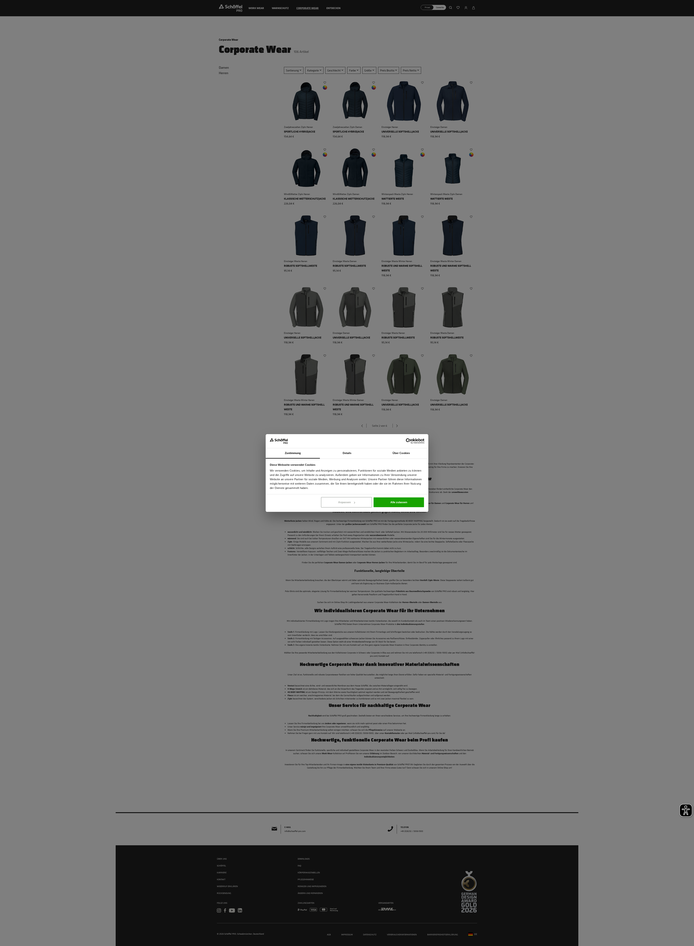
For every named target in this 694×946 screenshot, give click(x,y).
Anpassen (344, 502)
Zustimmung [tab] (293, 453)
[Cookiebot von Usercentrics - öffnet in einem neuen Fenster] (408, 441)
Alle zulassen (398, 502)
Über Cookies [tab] (401, 453)
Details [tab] (347, 453)
